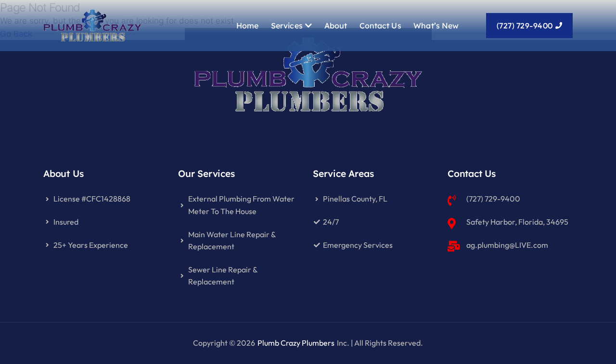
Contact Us (380, 25)
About (335, 25)
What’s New (436, 25)
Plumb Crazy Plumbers (295, 343)
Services (287, 25)
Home (247, 25)
